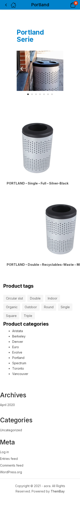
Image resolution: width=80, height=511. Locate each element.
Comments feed (11, 465)
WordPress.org (11, 472)
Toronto (18, 368)
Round (49, 307)
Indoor (52, 298)
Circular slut (14, 298)
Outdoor (31, 307)
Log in (4, 452)
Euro (15, 347)
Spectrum (19, 363)
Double (35, 298)
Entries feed (9, 459)
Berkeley (19, 336)
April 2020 (7, 405)
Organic (12, 307)
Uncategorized (11, 430)
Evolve (17, 352)
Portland (18, 358)
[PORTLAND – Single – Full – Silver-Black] (37, 148)
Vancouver (20, 374)
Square (11, 316)
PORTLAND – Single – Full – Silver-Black (37, 183)
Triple (28, 316)
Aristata (17, 331)
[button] (67, 5)
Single (65, 307)
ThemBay (58, 491)
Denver (17, 341)
